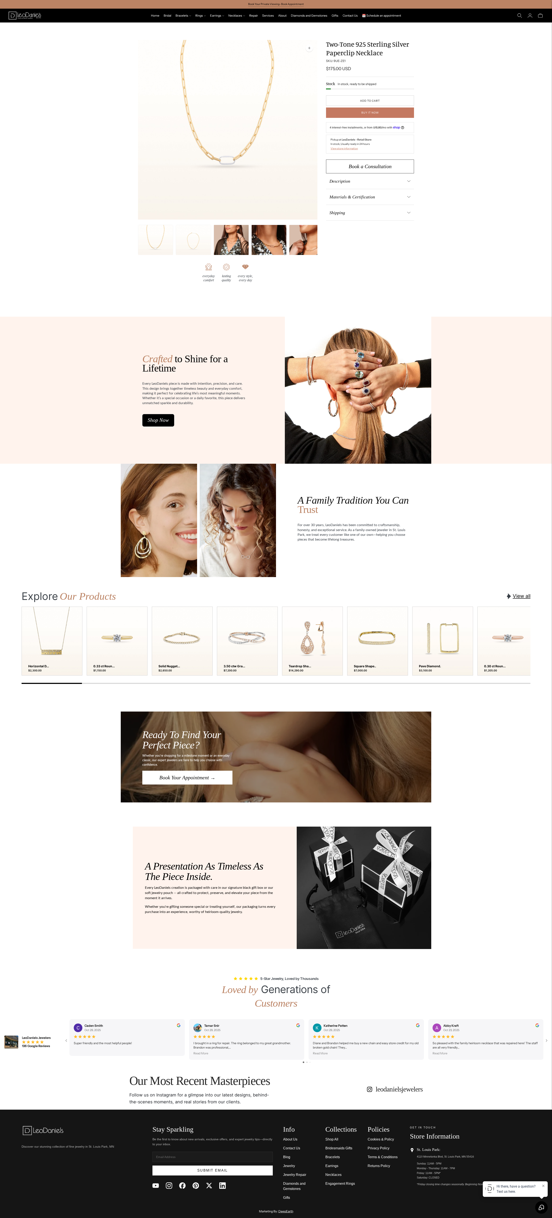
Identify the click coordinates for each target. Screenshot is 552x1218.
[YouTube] (155, 1185)
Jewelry (289, 1166)
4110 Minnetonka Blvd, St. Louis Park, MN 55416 (445, 1156)
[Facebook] (182, 1185)
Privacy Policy (378, 1148)
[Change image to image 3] (231, 242)
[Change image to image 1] (155, 242)
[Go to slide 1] (303, 1062)
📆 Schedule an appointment (381, 15)
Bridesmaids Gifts (338, 1148)
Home (155, 15)
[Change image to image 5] (306, 242)
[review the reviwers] (178, 1026)
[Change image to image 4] (269, 242)
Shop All (331, 1139)
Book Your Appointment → (187, 777)
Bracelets (182, 15)
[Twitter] (209, 1185)
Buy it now (370, 112)
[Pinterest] (196, 1185)
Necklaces (235, 15)
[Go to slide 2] (306, 1062)
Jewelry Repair (294, 1175)
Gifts (335, 15)
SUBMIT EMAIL (212, 1170)
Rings (199, 15)
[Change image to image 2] (193, 242)
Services (268, 15)
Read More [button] (200, 1053)
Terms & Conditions (383, 1157)
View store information (344, 148)
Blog (286, 1157)
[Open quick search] (520, 15)
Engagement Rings (340, 1183)
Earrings (215, 15)
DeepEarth (285, 1211)
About (282, 15)
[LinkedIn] (222, 1185)
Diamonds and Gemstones (309, 15)
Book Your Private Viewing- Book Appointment (276, 4)
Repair (253, 15)
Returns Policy (379, 1166)
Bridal (167, 15)
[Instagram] (169, 1185)
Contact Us (350, 15)
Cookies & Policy (381, 1139)
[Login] (530, 15)
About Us (290, 1139)
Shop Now (158, 420)
